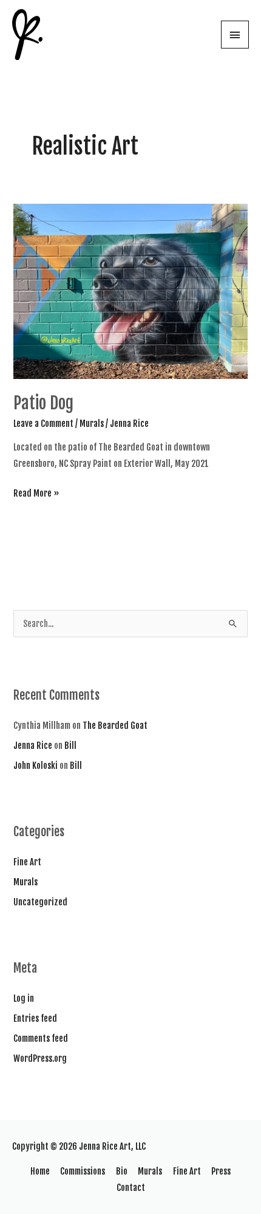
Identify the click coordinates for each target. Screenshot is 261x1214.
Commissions (82, 1171)
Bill (70, 745)
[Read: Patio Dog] (130, 291)
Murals (92, 423)
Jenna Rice (32, 745)
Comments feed (40, 1038)
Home (40, 1171)
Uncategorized (40, 902)
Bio (121, 1171)
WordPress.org (40, 1058)
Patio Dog (43, 403)
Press (221, 1171)
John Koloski (35, 765)
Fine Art (27, 862)
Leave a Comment (43, 423)
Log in (23, 998)
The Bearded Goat (115, 725)
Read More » (36, 494)
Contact (131, 1187)
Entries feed (35, 1018)
